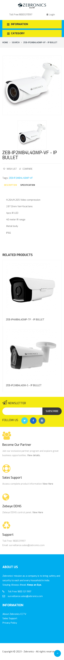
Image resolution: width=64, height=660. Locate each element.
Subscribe (52, 411)
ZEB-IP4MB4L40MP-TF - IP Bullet (25, 319)
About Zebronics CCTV (14, 614)
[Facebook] (33, 420)
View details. (33, 455)
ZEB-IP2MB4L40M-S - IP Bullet (24, 385)
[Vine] (42, 420)
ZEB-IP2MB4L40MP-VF (21, 178)
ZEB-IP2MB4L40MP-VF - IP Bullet (40, 42)
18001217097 (25, 14)
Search (16, 42)
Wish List (12, 168)
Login (52, 14)
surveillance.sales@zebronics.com (25, 596)
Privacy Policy (9, 622)
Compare (27, 168)
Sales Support (9, 618)
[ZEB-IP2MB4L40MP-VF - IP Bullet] (32, 85)
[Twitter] (24, 420)
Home (5, 42)
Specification (27, 185)
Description (10, 185)
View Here (47, 483)
